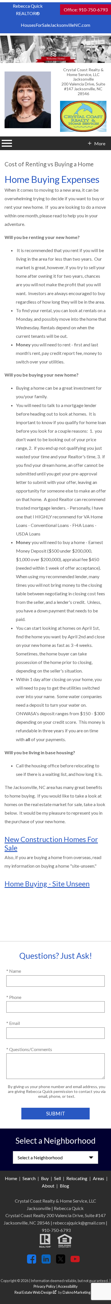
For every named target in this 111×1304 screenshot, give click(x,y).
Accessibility (68, 1286)
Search (29, 1178)
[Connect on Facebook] (31, 1261)
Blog (64, 1185)
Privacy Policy (45, 1286)
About (48, 1185)
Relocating (76, 1178)
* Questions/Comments (29, 1049)
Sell (57, 1178)
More (99, 143)
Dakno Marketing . (79, 1292)
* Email (13, 1023)
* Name (13, 971)
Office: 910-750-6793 (86, 9)
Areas (98, 1178)
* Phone (13, 997)
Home (11, 1178)
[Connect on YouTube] (75, 1261)
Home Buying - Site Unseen (47, 883)
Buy (45, 1178)
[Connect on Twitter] (60, 1261)
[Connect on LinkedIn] (46, 1261)
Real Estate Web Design (34, 1292)
